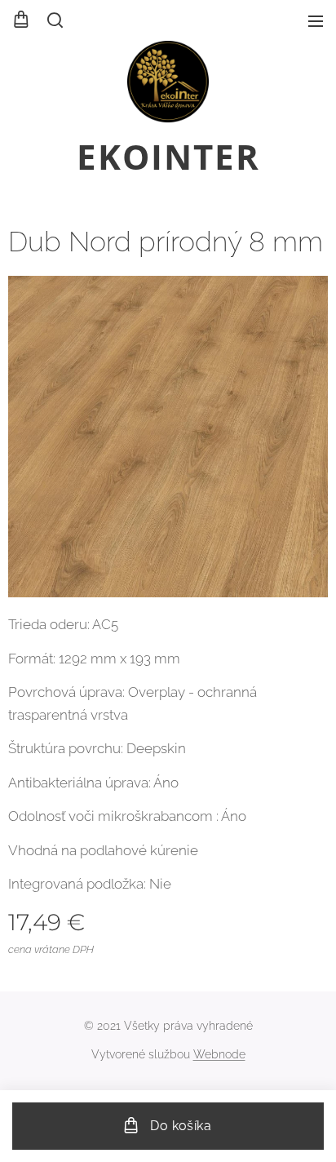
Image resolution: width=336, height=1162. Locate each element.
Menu (315, 20)
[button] (54, 20)
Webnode (219, 1054)
